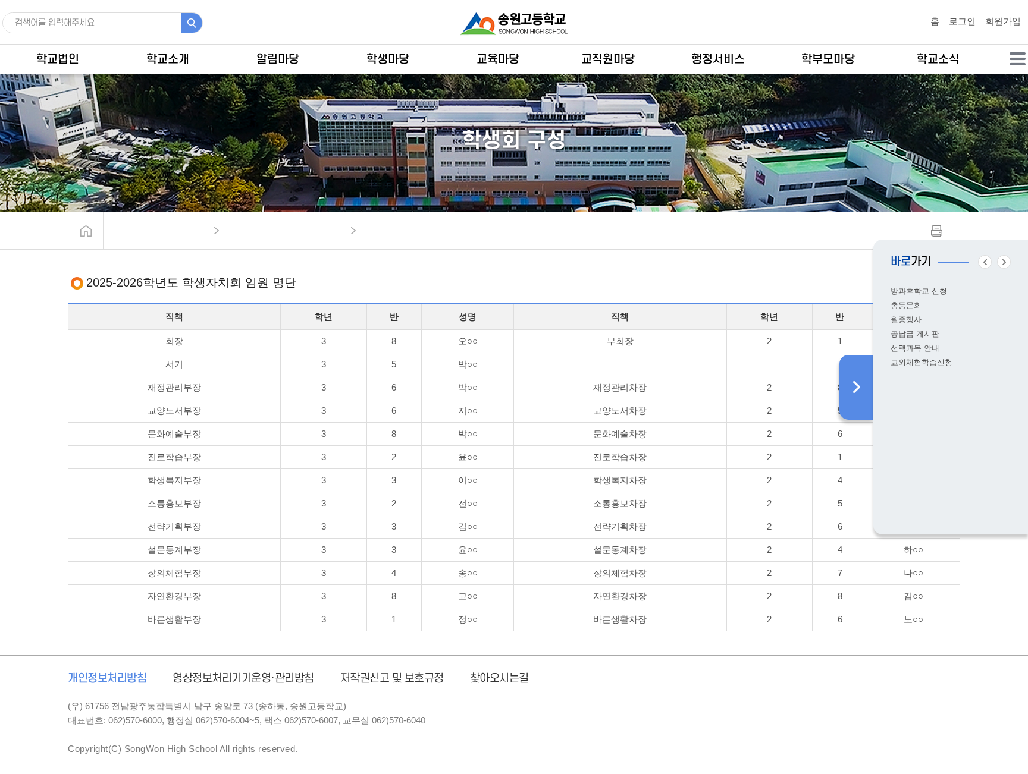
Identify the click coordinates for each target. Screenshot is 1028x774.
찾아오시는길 (499, 678)
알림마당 (277, 59)
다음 (1004, 262)
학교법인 (57, 59)
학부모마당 (828, 59)
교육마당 (498, 59)
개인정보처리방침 (107, 678)
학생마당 (387, 59)
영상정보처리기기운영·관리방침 (243, 678)
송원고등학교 (514, 23)
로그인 (962, 21)
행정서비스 (718, 59)
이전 (985, 262)
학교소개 (167, 59)
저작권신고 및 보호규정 (392, 678)
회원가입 (1003, 21)
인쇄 (936, 231)
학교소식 (938, 59)
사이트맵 (1018, 58)
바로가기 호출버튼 (856, 387)
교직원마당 (608, 59)
